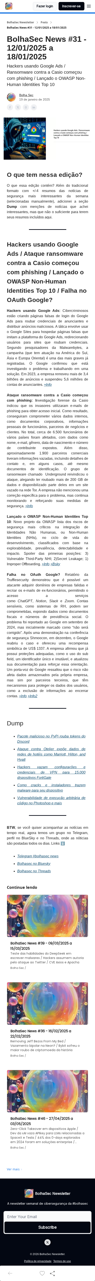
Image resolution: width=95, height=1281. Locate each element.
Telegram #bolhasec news (38, 856)
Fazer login (45, 6)
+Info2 (32, 696)
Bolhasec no (27, 871)
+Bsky (55, 564)
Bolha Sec (26, 95)
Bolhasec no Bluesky (33, 864)
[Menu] (88, 5)
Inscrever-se (71, 6)
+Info (48, 384)
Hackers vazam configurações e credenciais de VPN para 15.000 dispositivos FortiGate (51, 772)
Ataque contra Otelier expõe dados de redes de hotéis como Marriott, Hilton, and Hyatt (51, 754)
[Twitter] (47, 1242)
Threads (44, 871)
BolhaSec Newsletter (20, 22)
